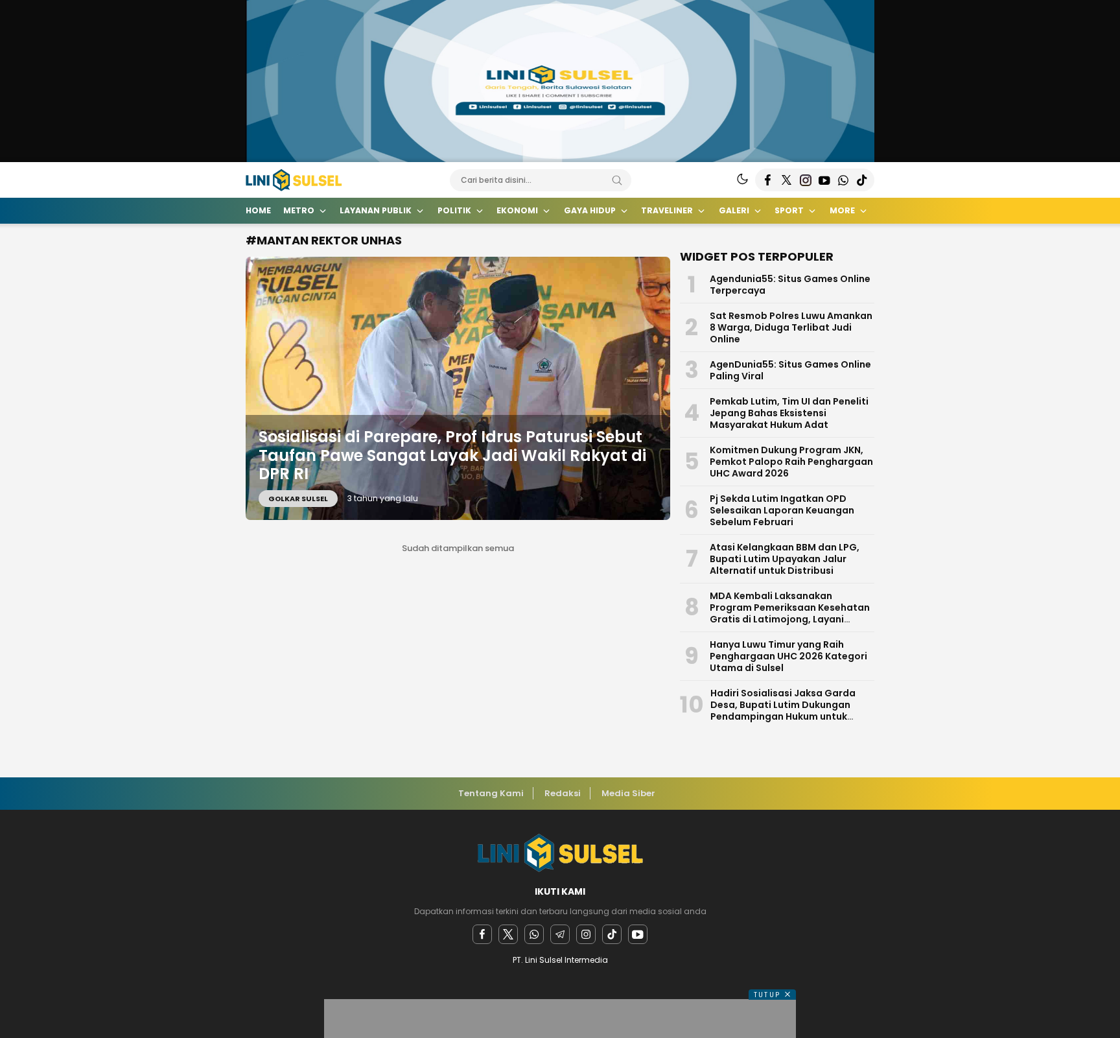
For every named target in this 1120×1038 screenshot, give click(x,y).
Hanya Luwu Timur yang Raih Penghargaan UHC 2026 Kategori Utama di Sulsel (788, 656)
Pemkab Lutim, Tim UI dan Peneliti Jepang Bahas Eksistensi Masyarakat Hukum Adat (789, 413)
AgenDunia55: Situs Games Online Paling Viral (790, 370)
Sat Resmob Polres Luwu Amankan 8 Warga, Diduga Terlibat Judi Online (791, 327)
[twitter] (508, 934)
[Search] (617, 180)
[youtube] (638, 934)
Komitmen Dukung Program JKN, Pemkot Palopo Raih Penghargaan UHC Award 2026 (791, 461)
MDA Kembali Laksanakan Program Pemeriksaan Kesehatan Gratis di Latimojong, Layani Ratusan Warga (790, 613)
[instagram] (586, 934)
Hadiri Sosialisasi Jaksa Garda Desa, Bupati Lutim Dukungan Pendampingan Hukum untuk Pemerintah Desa (783, 711)
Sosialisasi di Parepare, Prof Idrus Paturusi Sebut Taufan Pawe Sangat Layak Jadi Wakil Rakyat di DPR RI (452, 455)
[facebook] (482, 934)
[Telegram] (560, 934)
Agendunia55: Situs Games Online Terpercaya (790, 284)
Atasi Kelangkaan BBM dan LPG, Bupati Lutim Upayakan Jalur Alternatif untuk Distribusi (784, 559)
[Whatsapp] (534, 934)
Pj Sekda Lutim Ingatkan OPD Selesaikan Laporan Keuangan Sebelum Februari (782, 510)
